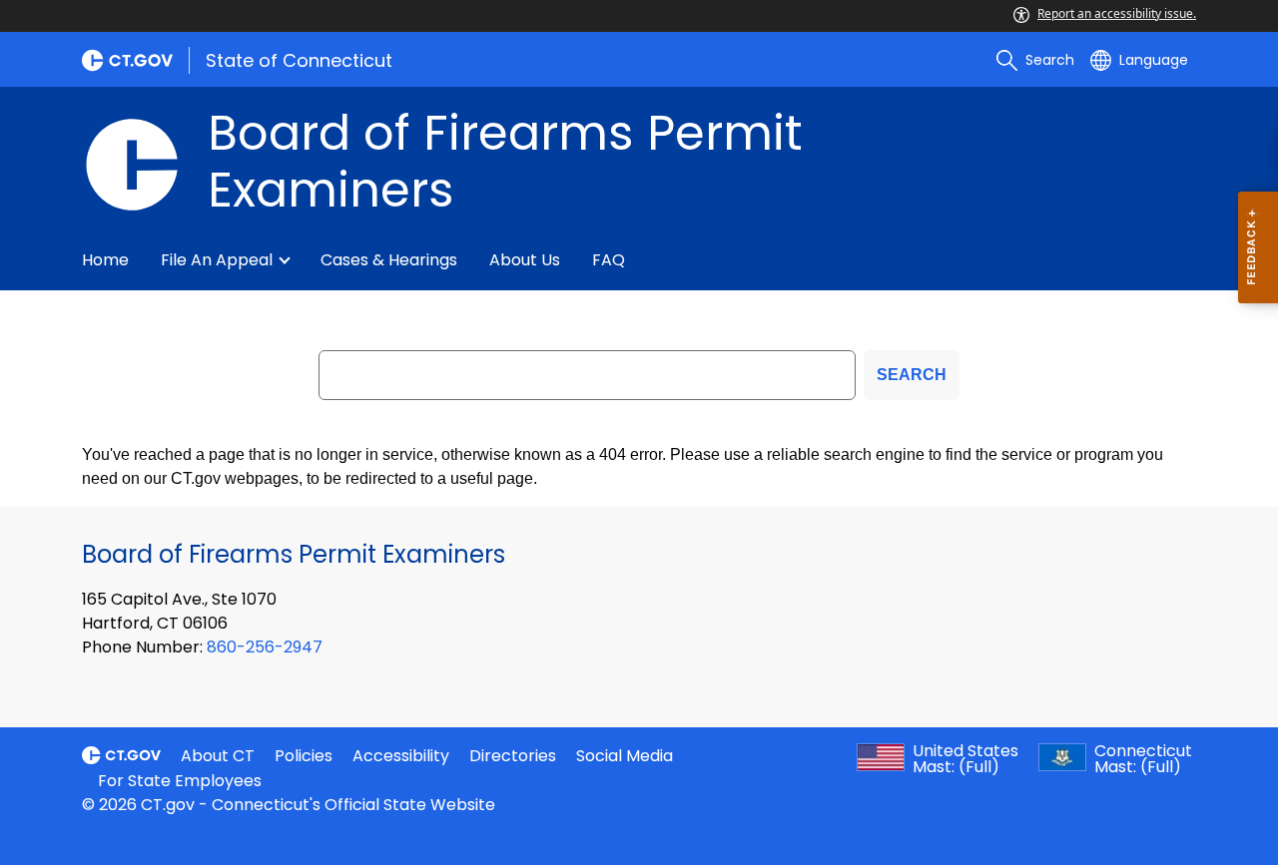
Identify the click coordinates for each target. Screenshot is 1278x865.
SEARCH (912, 374)
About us (524, 259)
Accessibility (400, 755)
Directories (512, 755)
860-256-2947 (264, 647)
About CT (218, 755)
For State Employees (180, 780)
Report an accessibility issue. (1116, 13)
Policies (303, 755)
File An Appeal (217, 259)
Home (105, 259)
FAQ (608, 259)
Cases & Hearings (388, 259)
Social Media (624, 755)
